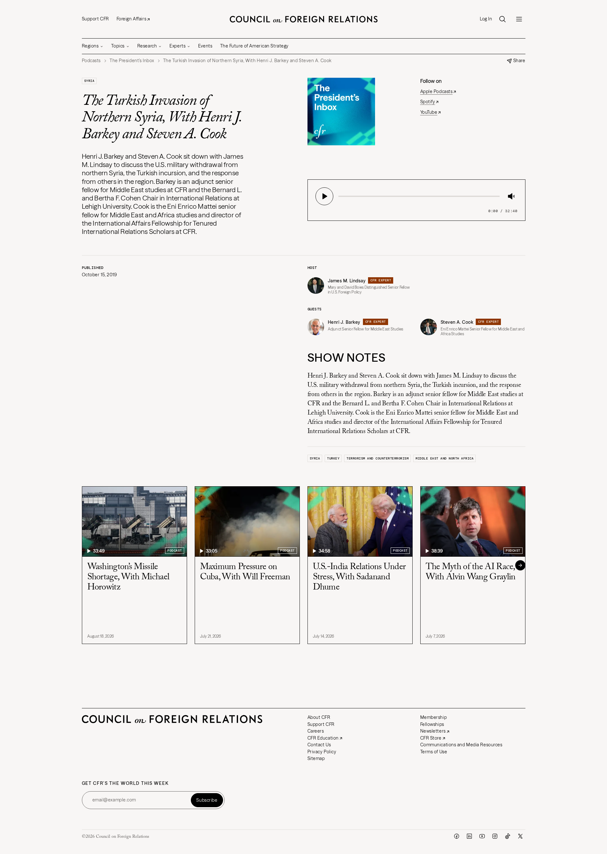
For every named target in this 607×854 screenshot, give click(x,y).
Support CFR (95, 19)
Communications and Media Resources (461, 745)
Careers (315, 731)
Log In (486, 19)
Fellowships (432, 724)
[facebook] (457, 836)
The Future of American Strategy (254, 46)
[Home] (304, 19)
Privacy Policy (321, 752)
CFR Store (431, 738)
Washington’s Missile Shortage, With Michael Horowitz (128, 577)
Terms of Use (433, 752)
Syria (89, 81)
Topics (117, 46)
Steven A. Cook (457, 322)
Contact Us (319, 745)
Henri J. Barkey (344, 322)
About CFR (318, 717)
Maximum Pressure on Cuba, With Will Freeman (245, 572)
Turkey (333, 458)
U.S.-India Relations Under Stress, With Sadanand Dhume (359, 577)
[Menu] (519, 19)
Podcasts (91, 60)
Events (205, 46)
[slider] (340, 196)
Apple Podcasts (436, 91)
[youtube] (482, 836)
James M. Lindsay (347, 281)
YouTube (428, 112)
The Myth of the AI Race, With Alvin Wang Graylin (471, 572)
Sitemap (316, 758)
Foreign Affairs (131, 19)
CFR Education (323, 738)
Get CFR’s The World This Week (125, 783)
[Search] (502, 19)
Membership (433, 717)
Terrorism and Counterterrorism (377, 458)
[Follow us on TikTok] (507, 836)
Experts (177, 46)
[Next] (520, 565)
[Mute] (511, 196)
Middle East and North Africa (444, 458)
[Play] (324, 196)
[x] (520, 836)
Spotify (427, 102)
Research (147, 46)
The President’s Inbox (132, 60)
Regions (90, 46)
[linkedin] (469, 836)
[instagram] (495, 836)
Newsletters (433, 731)
